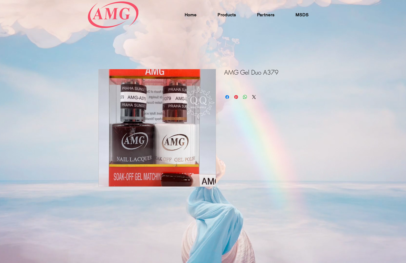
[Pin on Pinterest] (236, 97)
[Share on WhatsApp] (245, 97)
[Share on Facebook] (227, 97)
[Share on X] (254, 97)
